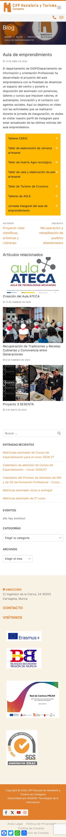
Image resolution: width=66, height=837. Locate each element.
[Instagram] (25, 812)
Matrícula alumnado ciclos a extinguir (28, 490)
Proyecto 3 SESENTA (18, 404)
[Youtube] (18, 812)
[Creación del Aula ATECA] (33, 275)
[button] (33, 138)
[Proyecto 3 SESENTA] (33, 383)
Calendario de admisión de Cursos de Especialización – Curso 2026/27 (28, 467)
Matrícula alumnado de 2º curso (24, 498)
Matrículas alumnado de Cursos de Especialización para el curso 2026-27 (28, 455)
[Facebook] (6, 812)
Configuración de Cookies (31, 833)
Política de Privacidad (40, 823)
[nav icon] (59, 7)
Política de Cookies (31, 828)
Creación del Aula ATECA (21, 296)
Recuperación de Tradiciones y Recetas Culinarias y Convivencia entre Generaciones (31, 350)
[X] (12, 812)
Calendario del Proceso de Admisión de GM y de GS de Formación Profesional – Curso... (32, 480)
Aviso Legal (15, 823)
